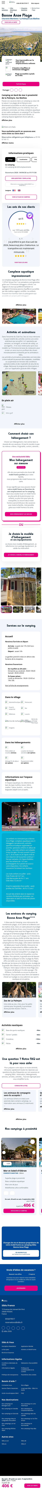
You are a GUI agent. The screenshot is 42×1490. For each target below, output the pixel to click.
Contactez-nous (7, 1385)
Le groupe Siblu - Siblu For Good (29, 1389)
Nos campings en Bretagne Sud (7, 1405)
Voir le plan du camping (21, 197)
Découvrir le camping (19, 1211)
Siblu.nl (23, 1444)
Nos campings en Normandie (26, 1424)
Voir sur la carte (11, 22)
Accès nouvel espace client (10, 1393)
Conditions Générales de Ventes (9, 1364)
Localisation (23, 159)
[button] (22, 714)
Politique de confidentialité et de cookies (27, 1370)
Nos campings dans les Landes (28, 1414)
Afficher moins (8, 143)
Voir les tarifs (32, 1486)
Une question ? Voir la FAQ (21, 178)
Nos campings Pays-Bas (28, 1428)
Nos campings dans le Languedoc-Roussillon (9, 1419)
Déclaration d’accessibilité (29, 1363)
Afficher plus (7, 120)
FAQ (22, 1393)
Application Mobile (27, 1346)
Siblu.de (23, 1441)
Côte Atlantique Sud (13, 10)
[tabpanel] (21, 816)
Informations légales (8, 1368)
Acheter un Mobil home (28, 1349)
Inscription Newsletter (9, 1346)
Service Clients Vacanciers (10, 1388)
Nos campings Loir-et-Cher (9, 1424)
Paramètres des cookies (28, 1375)
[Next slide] (38, 44)
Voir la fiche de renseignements (16, 686)
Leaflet (7, 1417)
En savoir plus (21, 1253)
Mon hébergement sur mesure (21, 514)
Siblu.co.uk (5, 1441)
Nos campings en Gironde (10, 1414)
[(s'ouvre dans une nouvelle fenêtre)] (3, 1328)
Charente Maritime (24, 9)
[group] (19, 316)
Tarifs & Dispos (21, 84)
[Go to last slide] (3, 44)
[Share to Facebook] (11, 90)
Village (10, 159)
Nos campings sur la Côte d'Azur (29, 1419)
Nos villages (25, 1385)
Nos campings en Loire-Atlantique (28, 1405)
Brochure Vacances (8, 1353)
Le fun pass (5, 1349)
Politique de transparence (10, 1375)
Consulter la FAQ (21, 1086)
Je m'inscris (21, 1288)
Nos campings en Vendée (10, 1409)
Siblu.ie (4, 1444)
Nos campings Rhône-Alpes (9, 1429)
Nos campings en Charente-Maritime (27, 1409)
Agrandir (31, 321)
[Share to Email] (16, 90)
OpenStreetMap (15, 1417)
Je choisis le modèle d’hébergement (21, 555)
